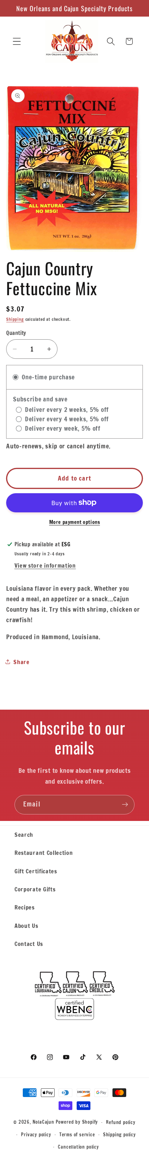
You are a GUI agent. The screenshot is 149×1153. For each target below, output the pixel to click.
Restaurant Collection (43, 852)
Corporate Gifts (34, 889)
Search (23, 834)
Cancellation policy (78, 1147)
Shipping (15, 319)
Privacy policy (36, 1134)
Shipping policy (119, 1134)
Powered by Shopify (77, 1122)
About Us (26, 925)
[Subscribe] (125, 804)
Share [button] (21, 662)
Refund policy (120, 1122)
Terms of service (77, 1134)
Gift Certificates (35, 871)
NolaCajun (43, 1122)
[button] (17, 41)
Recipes (24, 907)
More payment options (74, 522)
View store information (45, 565)
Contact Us (28, 943)
